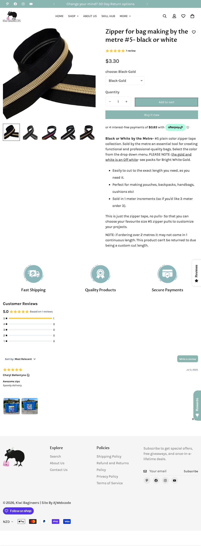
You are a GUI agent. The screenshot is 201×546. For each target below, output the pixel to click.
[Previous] (53, 4)
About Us (90, 16)
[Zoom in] (87, 36)
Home (59, 16)
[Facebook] (15, 3)
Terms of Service (110, 483)
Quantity (112, 92)
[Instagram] (23, 3)
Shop (71, 16)
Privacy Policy (107, 476)
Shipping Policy (109, 456)
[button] (192, 16)
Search (55, 456)
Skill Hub (108, 16)
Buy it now (151, 115)
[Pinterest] (7, 3)
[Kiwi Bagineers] (12, 16)
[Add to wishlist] (193, 32)
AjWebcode (62, 502)
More (124, 16)
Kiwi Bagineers (27, 502)
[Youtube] (31, 3)
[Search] (165, 16)
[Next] (147, 4)
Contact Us (59, 470)
